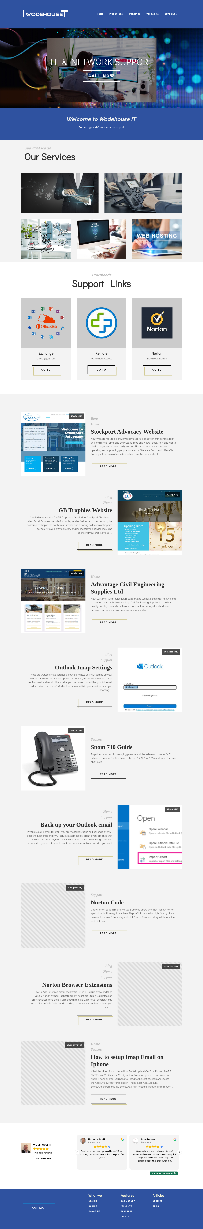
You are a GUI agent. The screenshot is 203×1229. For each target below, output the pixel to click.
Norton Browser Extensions (77, 984)
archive (157, 1201)
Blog (94, 418)
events (125, 1216)
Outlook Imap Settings (83, 667)
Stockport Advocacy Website (127, 431)
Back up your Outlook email (76, 824)
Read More (108, 466)
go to (101, 369)
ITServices (116, 14)
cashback (127, 1211)
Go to (46, 369)
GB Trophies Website (85, 510)
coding (92, 1206)
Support (170, 14)
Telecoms (152, 14)
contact (39, 1207)
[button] (179, 1152)
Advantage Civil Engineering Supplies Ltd (127, 588)
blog (156, 1206)
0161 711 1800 (102, 76)
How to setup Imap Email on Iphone (127, 1060)
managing (94, 1211)
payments (126, 1206)
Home (100, 14)
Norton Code (107, 902)
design (92, 1201)
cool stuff (128, 1201)
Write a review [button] (43, 1158)
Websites (134, 14)
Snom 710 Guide (112, 747)
